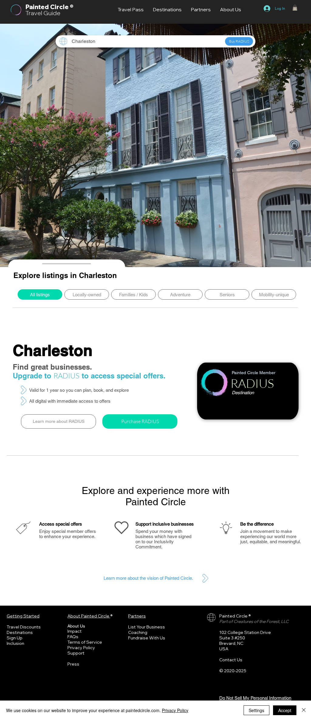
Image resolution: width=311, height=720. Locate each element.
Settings (256, 710)
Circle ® (61, 7)
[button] (294, 8)
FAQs (72, 636)
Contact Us (230, 660)
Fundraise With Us (146, 638)
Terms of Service (84, 642)
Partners (137, 616)
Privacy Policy (81, 647)
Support (75, 653)
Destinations (20, 632)
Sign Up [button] (14, 638)
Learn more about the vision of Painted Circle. (148, 578)
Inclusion (15, 643)
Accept (284, 710)
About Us (76, 626)
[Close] (303, 710)
